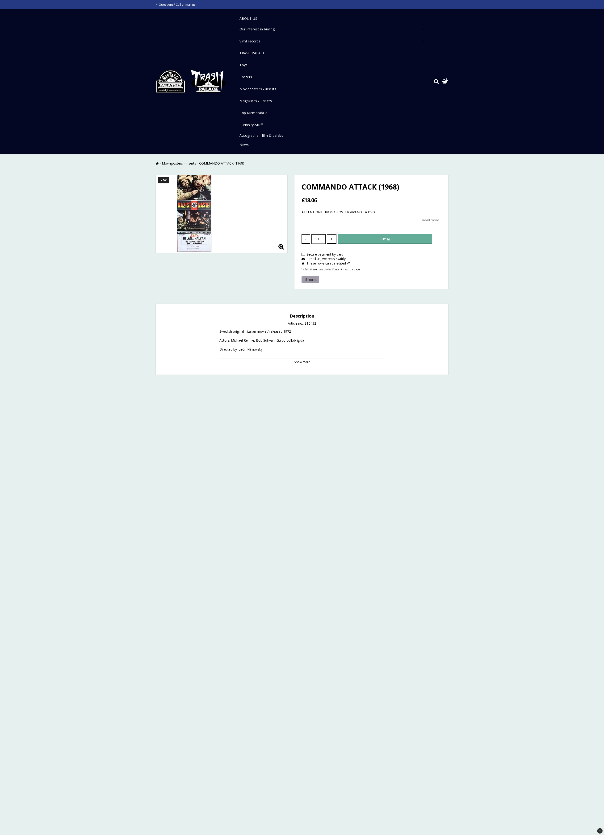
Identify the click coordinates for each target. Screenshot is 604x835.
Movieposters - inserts (257, 89)
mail (188, 4)
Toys (243, 65)
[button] (445, 82)
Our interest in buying (257, 29)
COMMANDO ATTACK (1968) (221, 163)
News (244, 144)
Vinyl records (249, 41)
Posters (245, 77)
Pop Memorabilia (253, 113)
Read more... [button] (431, 220)
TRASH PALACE (252, 53)
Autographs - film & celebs (261, 135)
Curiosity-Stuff (251, 125)
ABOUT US (248, 18)
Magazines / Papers (255, 101)
